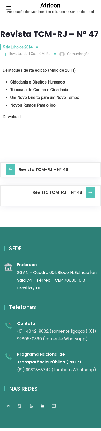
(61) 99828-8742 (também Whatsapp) (56, 370)
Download (12, 116)
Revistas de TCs (22, 54)
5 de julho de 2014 (18, 47)
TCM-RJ (43, 54)
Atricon (50, 5)
